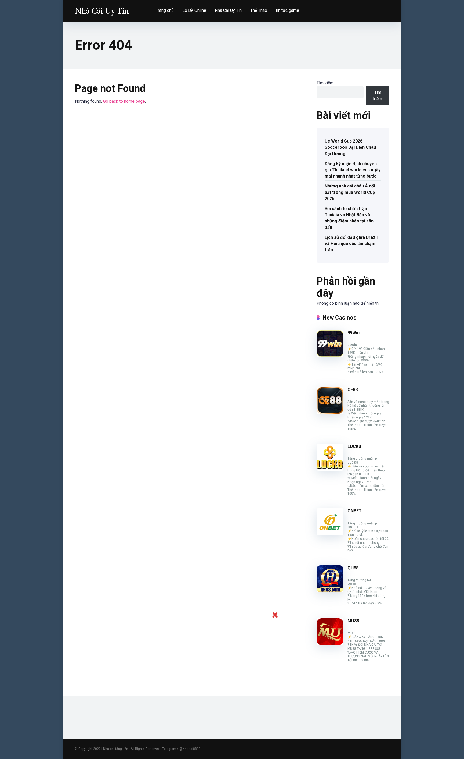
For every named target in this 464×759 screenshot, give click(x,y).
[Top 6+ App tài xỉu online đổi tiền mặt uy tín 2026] (102, 8)
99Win (353, 332)
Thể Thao (258, 10)
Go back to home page (124, 101)
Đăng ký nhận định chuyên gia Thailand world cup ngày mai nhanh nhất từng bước (352, 170)
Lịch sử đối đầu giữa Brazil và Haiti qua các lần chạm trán (351, 243)
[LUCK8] (330, 469)
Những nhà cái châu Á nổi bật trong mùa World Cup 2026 (350, 192)
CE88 (352, 389)
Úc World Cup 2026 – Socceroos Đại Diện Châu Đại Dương (350, 147)
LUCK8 (354, 446)
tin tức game (287, 10)
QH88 (352, 567)
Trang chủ (165, 10)
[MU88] (330, 643)
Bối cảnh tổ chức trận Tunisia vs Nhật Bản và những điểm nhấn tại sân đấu (349, 218)
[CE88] (330, 412)
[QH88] (330, 590)
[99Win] (330, 355)
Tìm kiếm (325, 83)
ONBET (354, 510)
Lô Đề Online (194, 10)
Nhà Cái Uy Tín (228, 10)
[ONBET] (330, 533)
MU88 (353, 620)
